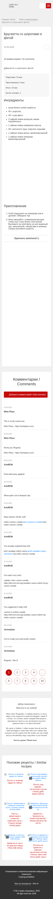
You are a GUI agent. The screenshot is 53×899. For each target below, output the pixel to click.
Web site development (23, 884)
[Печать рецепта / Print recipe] (46, 47)
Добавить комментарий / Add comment (27, 394)
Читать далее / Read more (25, 740)
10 (42, 680)
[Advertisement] (26, 173)
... (42, 672)
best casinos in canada (32, 522)
